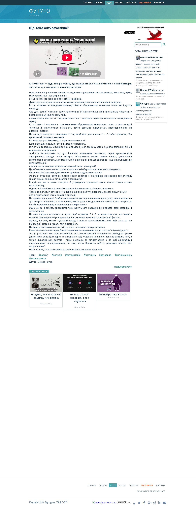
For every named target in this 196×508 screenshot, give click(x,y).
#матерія (57, 254)
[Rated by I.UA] (124, 502)
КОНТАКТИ (159, 3)
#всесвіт (43, 254)
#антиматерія (72, 254)
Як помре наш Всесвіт (113, 294)
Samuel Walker (148, 90)
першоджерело (123, 266)
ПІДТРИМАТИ (145, 3)
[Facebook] (144, 503)
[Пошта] (164, 503)
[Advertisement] (113, 11)
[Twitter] (139, 503)
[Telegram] (154, 503)
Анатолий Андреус (151, 57)
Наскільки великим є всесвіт (149, 96)
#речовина (105, 254)
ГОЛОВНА (88, 3)
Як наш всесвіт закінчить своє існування (79, 298)
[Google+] (149, 503)
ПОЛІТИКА (131, 3)
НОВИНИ (99, 3)
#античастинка (37, 258)
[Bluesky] (134, 503)
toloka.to (139, 111)
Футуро (144, 103)
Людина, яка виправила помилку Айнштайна (46, 296)
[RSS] (159, 503)
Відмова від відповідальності (151, 491)
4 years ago (149, 119)
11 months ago (151, 85)
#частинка (90, 254)
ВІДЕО (109, 3)
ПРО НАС (119, 3)
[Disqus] (80, 349)
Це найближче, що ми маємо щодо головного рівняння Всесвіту (149, 82)
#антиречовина (123, 254)
